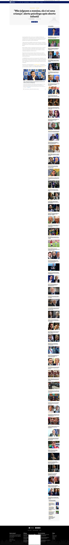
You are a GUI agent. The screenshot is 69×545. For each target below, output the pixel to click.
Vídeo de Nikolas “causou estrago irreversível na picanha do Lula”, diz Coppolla (53, 61)
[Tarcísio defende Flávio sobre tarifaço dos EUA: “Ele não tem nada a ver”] (54, 90)
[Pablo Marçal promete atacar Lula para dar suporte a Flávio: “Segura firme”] (54, 66)
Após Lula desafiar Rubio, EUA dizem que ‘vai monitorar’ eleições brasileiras (53, 84)
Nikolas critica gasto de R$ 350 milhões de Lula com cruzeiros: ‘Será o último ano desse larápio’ (53, 486)
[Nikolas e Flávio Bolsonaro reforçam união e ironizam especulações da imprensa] (54, 373)
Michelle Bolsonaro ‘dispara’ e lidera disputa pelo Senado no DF (53, 37)
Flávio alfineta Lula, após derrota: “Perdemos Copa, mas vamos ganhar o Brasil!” (53, 238)
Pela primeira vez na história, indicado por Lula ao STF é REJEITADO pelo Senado (52, 474)
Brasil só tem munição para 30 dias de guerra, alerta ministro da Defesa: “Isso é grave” (53, 356)
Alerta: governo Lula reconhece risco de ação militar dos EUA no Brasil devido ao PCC (54, 226)
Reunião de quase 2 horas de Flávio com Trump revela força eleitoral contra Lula (53, 403)
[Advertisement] (34, 31)
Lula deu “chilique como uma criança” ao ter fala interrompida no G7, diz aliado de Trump (54, 309)
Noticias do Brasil (50, 36)
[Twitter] (58, 0)
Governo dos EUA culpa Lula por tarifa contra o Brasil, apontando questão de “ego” (53, 167)
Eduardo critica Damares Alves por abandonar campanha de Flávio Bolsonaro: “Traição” (53, 214)
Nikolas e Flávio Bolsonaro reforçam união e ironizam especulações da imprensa (53, 380)
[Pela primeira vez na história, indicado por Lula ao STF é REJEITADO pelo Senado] (54, 468)
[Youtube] (59, 0)
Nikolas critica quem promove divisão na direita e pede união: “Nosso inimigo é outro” (53, 451)
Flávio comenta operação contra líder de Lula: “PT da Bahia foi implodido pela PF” (53, 285)
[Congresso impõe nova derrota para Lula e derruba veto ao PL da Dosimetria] (54, 421)
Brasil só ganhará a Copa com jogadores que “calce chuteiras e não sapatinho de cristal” (53, 249)
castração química (37, 64)
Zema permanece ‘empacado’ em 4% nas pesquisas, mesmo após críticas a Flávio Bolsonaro (53, 415)
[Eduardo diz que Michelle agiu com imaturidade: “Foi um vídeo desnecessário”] (54, 114)
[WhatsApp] (37, 22)
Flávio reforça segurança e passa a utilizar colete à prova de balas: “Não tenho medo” (53, 108)
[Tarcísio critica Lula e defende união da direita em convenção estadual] (54, 125)
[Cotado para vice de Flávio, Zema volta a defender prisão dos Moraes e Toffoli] (54, 492)
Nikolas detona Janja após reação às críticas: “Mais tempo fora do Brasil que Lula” (53, 155)
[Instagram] (57, 0)
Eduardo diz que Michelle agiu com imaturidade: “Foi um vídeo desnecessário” (53, 120)
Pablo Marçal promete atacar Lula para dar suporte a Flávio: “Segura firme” (53, 73)
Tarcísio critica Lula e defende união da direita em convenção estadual (53, 131)
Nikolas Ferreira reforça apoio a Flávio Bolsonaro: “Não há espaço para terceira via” (53, 344)
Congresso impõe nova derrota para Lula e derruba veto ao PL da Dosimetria (53, 427)
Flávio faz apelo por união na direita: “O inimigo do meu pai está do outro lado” (53, 178)
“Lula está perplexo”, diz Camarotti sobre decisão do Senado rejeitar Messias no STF (53, 439)
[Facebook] (56, 0)
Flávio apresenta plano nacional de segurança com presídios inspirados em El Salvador (53, 273)
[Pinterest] (35, 22)
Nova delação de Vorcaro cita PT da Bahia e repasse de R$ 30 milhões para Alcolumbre (53, 332)
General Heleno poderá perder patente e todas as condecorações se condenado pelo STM (53, 143)
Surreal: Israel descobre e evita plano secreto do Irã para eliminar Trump (53, 190)
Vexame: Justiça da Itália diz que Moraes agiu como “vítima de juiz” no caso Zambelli (53, 320)
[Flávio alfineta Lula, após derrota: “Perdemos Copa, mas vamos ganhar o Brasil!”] (54, 231)
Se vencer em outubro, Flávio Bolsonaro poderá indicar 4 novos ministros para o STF (53, 462)
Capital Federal (50, 47)
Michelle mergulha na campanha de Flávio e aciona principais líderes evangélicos (53, 49)
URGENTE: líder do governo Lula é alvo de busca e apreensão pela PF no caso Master (53, 297)
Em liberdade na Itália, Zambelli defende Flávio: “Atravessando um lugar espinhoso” (53, 202)
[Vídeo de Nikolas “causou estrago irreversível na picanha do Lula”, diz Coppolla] (54, 54)
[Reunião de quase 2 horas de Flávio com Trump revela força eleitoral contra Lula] (54, 397)
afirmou (43, 66)
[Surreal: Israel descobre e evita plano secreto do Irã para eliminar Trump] (54, 184)
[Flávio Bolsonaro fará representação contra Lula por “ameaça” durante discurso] (54, 361)
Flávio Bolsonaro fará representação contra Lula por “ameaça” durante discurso (53, 368)
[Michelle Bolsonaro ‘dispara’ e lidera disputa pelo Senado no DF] (54, 32)
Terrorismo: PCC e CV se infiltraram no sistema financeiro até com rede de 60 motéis (53, 391)
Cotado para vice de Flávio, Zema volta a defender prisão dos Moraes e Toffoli (53, 498)
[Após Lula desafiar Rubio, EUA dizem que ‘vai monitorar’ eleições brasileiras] (54, 78)
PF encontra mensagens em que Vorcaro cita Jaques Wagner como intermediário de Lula (53, 261)
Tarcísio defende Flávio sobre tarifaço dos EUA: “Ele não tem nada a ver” (53, 96)
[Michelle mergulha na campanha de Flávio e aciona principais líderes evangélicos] (54, 43)
